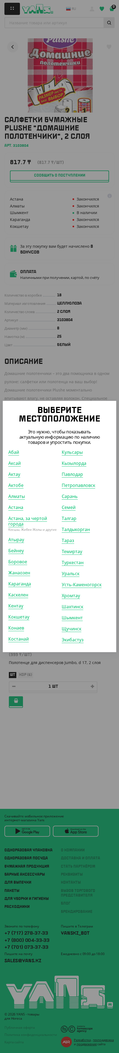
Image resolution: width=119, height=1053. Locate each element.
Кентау (15, 606)
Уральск (70, 574)
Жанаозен (19, 573)
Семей (69, 507)
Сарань (70, 496)
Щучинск (71, 629)
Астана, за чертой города (27, 521)
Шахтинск (72, 607)
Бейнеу (16, 551)
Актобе (16, 485)
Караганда (19, 584)
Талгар (69, 518)
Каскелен (18, 595)
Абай (13, 452)
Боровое (17, 562)
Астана (15, 507)
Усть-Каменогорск (82, 585)
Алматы (16, 496)
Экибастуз (73, 640)
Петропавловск (78, 485)
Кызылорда (74, 463)
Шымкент (72, 618)
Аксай (14, 463)
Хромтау (71, 596)
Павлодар (72, 474)
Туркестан (73, 562)
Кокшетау (18, 617)
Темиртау (72, 551)
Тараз (68, 540)
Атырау (16, 540)
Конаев (16, 628)
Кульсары (72, 452)
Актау (14, 474)
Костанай (18, 639)
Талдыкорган (76, 529)
